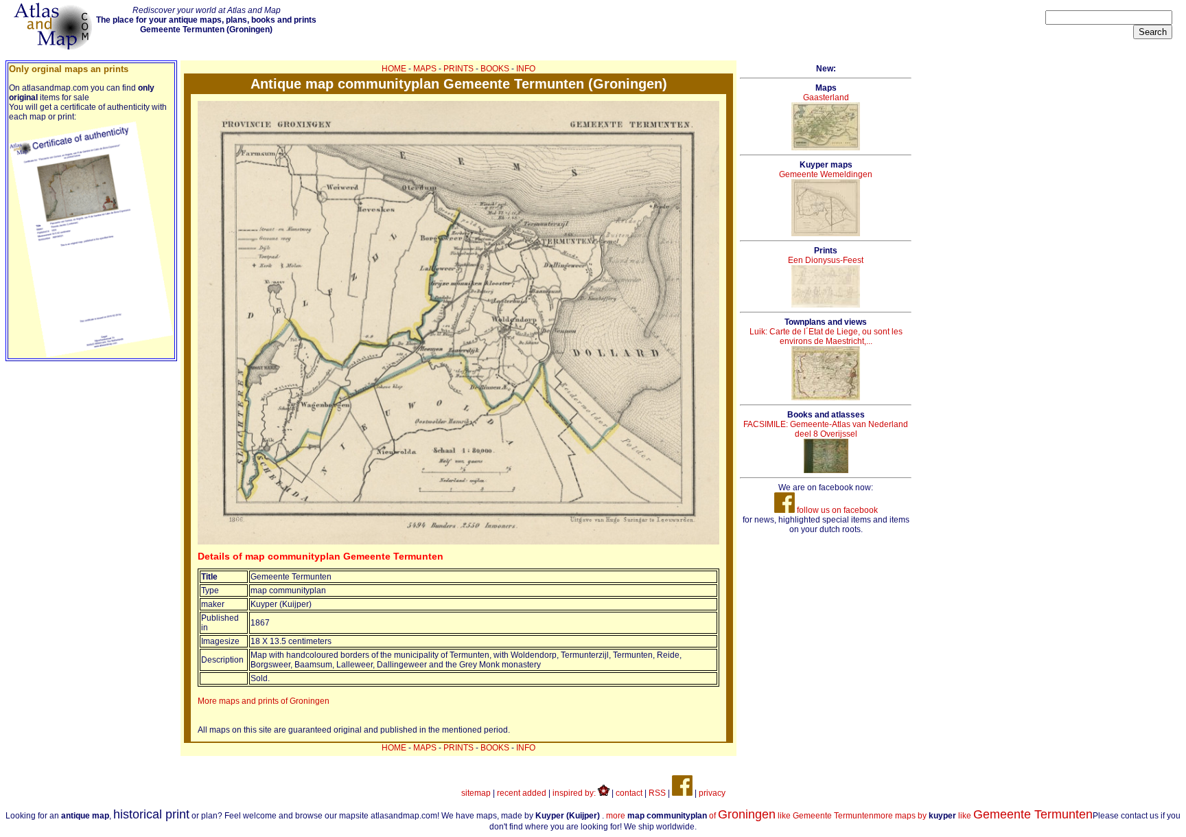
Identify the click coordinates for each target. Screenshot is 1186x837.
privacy (712, 793)
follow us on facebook (836, 510)
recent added (521, 793)
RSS (657, 793)
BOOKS (494, 68)
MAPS (425, 68)
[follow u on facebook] (682, 793)
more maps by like (983, 816)
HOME (394, 68)
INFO (525, 68)
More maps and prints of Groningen (263, 701)
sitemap (476, 793)
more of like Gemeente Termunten (740, 816)
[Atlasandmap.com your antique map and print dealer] (54, 46)
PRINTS (458, 68)
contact (629, 793)
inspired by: (575, 793)
